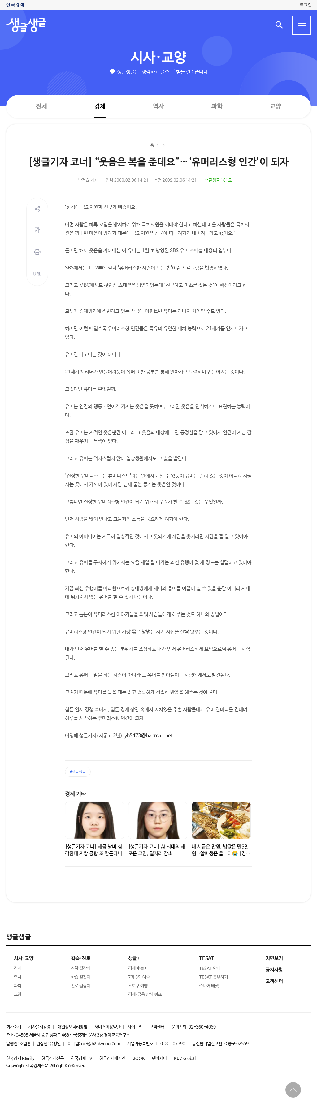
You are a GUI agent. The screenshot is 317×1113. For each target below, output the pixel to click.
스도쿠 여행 (138, 985)
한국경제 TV (81, 1058)
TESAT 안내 (209, 968)
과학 (217, 106)
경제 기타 (75, 794)
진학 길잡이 (80, 968)
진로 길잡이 (80, 985)
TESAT (206, 958)
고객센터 (157, 1027)
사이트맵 (135, 1027)
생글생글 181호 (218, 180)
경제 (100, 106)
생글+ (134, 958)
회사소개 (13, 1027)
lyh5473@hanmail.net (148, 736)
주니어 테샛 (209, 985)
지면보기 (274, 958)
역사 (158, 106)
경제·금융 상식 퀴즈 (145, 994)
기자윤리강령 (39, 1027)
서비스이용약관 (107, 1027)
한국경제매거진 (112, 1058)
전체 (41, 106)
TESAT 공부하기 (213, 977)
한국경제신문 (52, 1058)
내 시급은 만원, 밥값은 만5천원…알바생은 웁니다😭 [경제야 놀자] (221, 853)
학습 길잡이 (80, 977)
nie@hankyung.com (100, 1043)
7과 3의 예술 (139, 977)
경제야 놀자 (138, 968)
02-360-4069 (202, 1027)
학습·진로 (80, 958)
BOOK (138, 1058)
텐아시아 (159, 1058)
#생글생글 (78, 772)
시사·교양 (158, 58)
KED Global (185, 1058)
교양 (275, 106)
